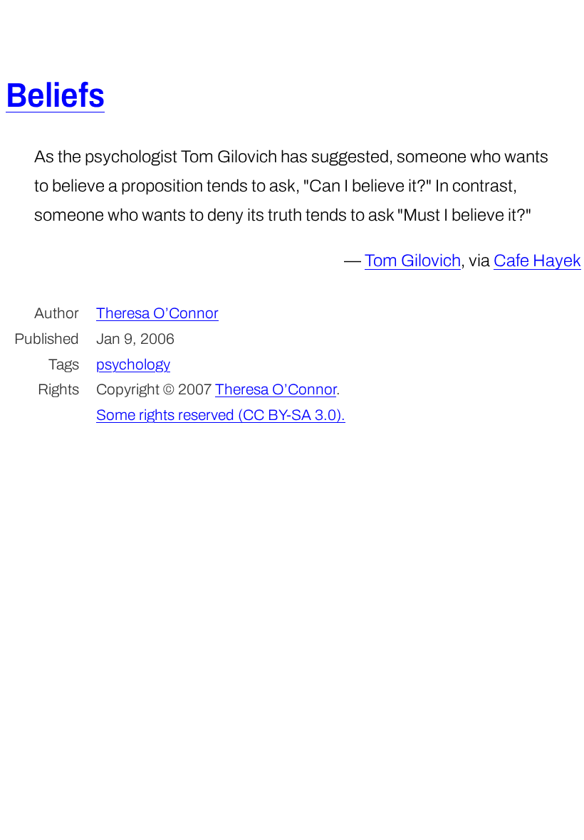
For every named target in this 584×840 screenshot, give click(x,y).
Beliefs (55, 95)
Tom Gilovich (413, 260)
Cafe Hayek (537, 260)
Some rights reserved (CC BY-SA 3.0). (220, 415)
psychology (133, 364)
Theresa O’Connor (157, 313)
